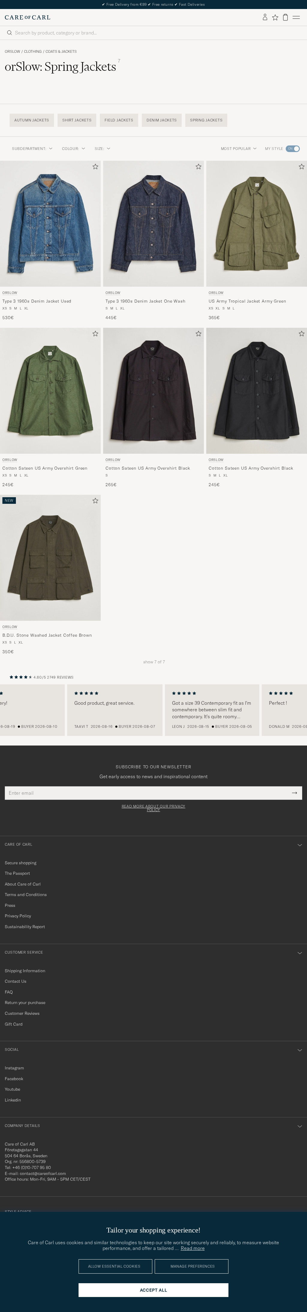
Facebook (14, 1078)
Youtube (12, 1089)
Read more (193, 1248)
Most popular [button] (236, 148)
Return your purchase (25, 1002)
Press (10, 905)
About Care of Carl (23, 884)
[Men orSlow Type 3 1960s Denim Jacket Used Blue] (50, 224)
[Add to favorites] (94, 168)
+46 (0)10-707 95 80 (31, 1167)
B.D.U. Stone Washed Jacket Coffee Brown (47, 635)
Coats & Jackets (61, 51)
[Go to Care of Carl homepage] (27, 17)
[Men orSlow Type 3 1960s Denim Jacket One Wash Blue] (153, 224)
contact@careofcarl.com (43, 1173)
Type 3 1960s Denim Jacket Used (36, 301)
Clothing (33, 51)
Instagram (14, 1068)
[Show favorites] (275, 17)
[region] (153, 710)
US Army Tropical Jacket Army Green (247, 301)
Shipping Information (25, 970)
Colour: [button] (70, 148)
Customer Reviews (22, 1013)
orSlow (12, 51)
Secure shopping (20, 862)
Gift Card (13, 1024)
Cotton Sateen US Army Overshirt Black (148, 468)
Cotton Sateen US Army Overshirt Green (45, 468)
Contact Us (15, 981)
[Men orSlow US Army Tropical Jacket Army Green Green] (256, 224)
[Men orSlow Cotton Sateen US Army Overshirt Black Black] (153, 391)
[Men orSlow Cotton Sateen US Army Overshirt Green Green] (50, 391)
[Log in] (265, 17)
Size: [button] (99, 148)
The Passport (17, 873)
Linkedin (13, 1100)
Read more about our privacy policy (153, 808)
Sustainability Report (25, 926)
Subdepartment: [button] (29, 148)
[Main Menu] (296, 17)
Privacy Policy (18, 916)
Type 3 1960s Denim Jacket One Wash (146, 301)
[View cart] (285, 17)
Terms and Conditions (26, 894)
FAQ (9, 992)
